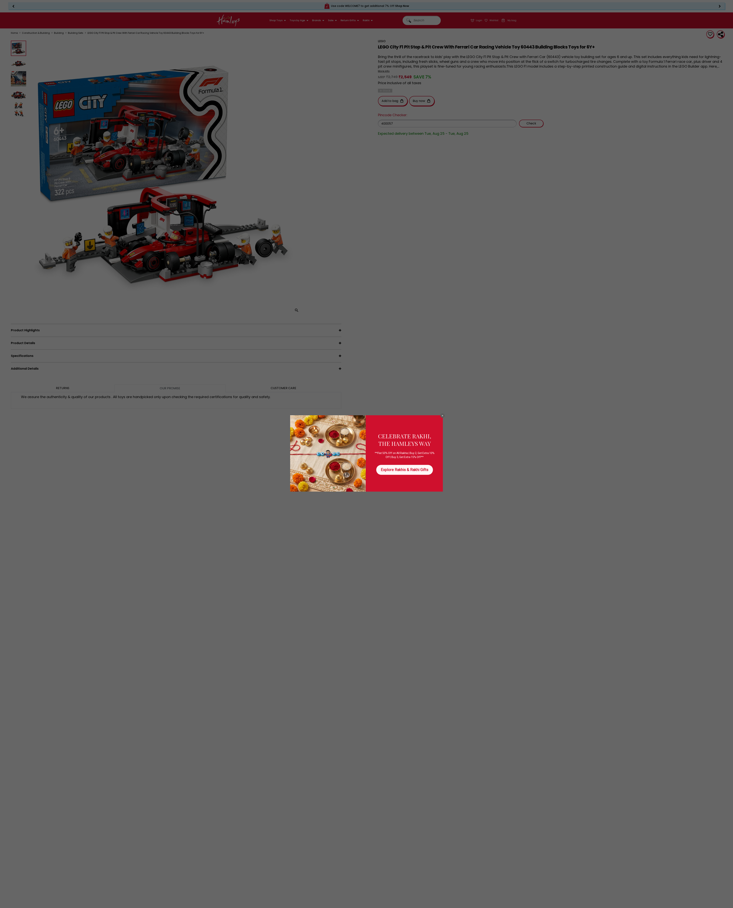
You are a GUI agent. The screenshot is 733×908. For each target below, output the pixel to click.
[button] (442, 416)
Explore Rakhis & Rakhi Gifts (404, 469)
